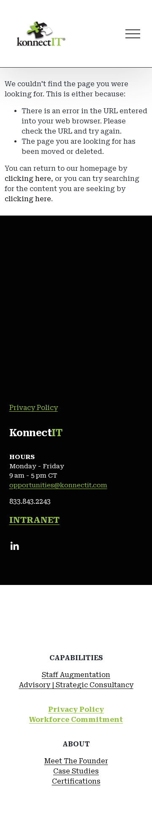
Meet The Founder (76, 761)
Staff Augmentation (76, 675)
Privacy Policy (33, 408)
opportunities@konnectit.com (58, 485)
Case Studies (76, 771)
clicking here (28, 179)
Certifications (76, 781)
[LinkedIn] (14, 546)
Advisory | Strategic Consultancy (76, 685)
